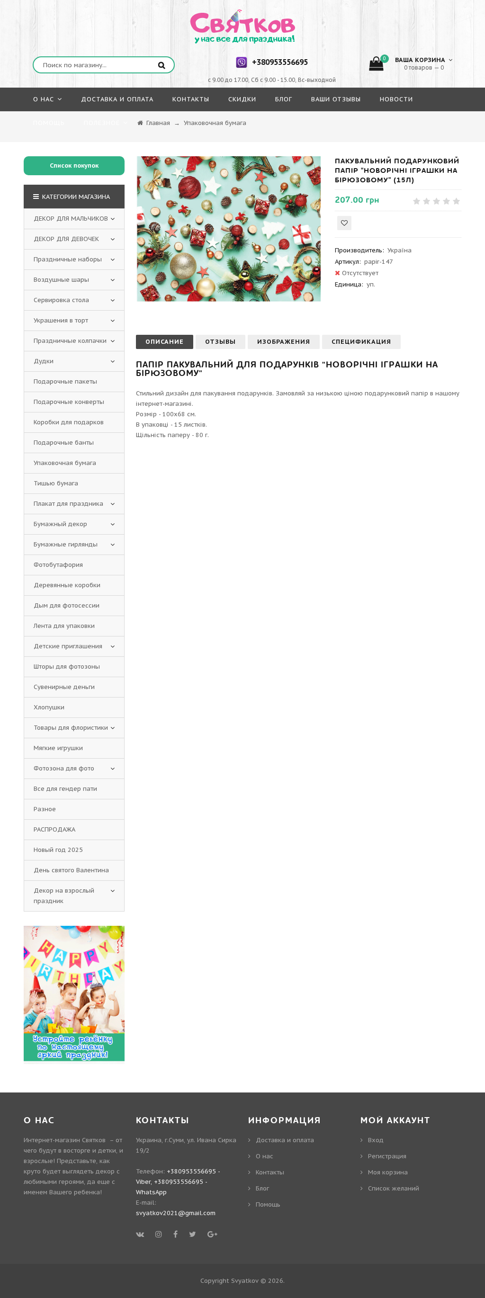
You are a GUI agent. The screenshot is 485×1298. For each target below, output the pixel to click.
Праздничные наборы (68, 259)
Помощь (268, 1204)
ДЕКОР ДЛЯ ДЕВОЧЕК (66, 239)
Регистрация (387, 1156)
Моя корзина (388, 1172)
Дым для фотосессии (66, 605)
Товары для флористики (71, 728)
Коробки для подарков (69, 422)
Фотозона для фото (64, 768)
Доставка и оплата (285, 1140)
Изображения (283, 342)
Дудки (44, 361)
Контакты (270, 1172)
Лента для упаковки (64, 626)
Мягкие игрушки (58, 748)
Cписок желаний (393, 1188)
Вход (376, 1140)
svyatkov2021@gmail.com (176, 1213)
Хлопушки (49, 707)
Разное (45, 809)
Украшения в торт (61, 320)
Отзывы (220, 342)
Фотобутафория (58, 565)
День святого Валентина (71, 870)
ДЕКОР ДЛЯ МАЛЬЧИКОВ (71, 219)
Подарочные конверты (69, 402)
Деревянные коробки (67, 585)
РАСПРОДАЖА (54, 829)
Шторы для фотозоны (67, 666)
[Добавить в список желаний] (344, 223)
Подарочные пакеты (65, 381)
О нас (264, 1156)
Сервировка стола (61, 300)
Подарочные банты (64, 443)
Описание (164, 342)
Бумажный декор (60, 524)
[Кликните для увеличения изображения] (228, 230)
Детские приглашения (68, 646)
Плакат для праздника (68, 504)
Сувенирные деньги (64, 687)
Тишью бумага (56, 483)
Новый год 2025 (58, 850)
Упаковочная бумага (65, 463)
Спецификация (361, 342)
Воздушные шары (61, 280)
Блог (262, 1188)
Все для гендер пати (65, 789)
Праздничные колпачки (70, 341)
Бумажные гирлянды (66, 544)
